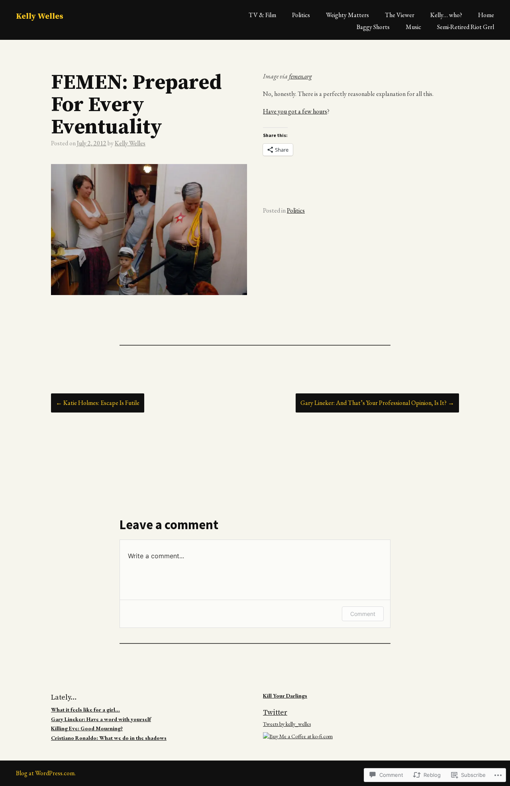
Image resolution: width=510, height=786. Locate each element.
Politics (301, 15)
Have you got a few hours (295, 111)
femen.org (300, 76)
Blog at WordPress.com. (46, 773)
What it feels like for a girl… (85, 709)
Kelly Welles (39, 17)
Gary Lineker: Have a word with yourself (101, 719)
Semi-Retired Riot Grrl (465, 27)
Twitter (275, 712)
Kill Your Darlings (285, 695)
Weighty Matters (347, 15)
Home (486, 15)
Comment (362, 613)
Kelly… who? (446, 15)
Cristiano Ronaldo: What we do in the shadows (109, 737)
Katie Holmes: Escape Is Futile (97, 403)
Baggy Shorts (373, 27)
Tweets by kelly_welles (287, 723)
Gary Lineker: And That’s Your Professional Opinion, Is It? (377, 403)
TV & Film (262, 15)
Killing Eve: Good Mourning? (87, 728)
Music (413, 27)
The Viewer (399, 15)
